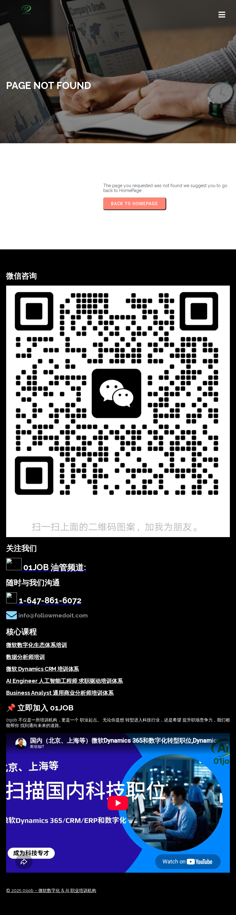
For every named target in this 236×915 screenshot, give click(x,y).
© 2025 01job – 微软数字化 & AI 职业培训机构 (51, 890)
